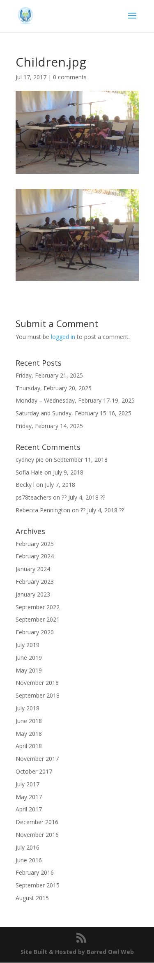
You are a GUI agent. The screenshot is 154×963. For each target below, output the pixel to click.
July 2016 (27, 847)
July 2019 (27, 645)
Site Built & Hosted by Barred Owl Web (77, 952)
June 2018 (29, 721)
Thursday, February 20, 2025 (54, 388)
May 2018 (29, 733)
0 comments (70, 77)
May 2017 (29, 797)
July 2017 (27, 784)
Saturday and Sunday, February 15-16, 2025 (73, 413)
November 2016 (37, 835)
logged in (63, 337)
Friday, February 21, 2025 (49, 375)
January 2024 (33, 569)
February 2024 (35, 556)
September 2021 (38, 619)
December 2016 (37, 822)
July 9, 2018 (68, 472)
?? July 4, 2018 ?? (83, 497)
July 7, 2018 (60, 484)
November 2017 (37, 759)
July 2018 (27, 708)
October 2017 (34, 771)
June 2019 (29, 657)
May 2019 (29, 670)
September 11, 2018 (81, 459)
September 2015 (38, 885)
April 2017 (29, 809)
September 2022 (38, 607)
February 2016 (35, 872)
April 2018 (29, 746)
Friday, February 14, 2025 (49, 426)
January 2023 (33, 594)
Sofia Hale (29, 472)
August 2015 (32, 898)
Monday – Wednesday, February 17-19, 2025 (75, 400)
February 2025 (35, 544)
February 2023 (35, 581)
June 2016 (29, 860)
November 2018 (37, 683)
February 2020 (35, 632)
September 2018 (38, 695)
